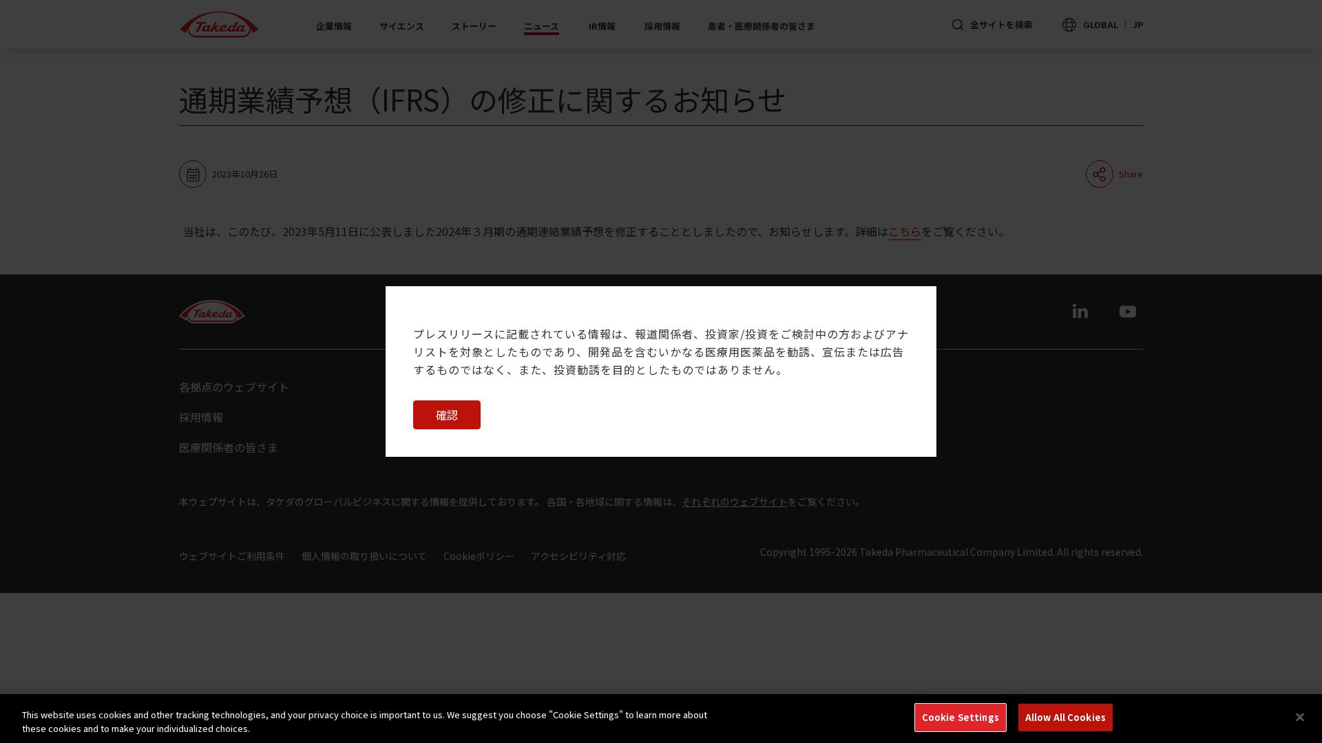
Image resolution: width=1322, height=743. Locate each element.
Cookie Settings (960, 717)
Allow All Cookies (1065, 717)
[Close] (1300, 717)
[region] (661, 718)
